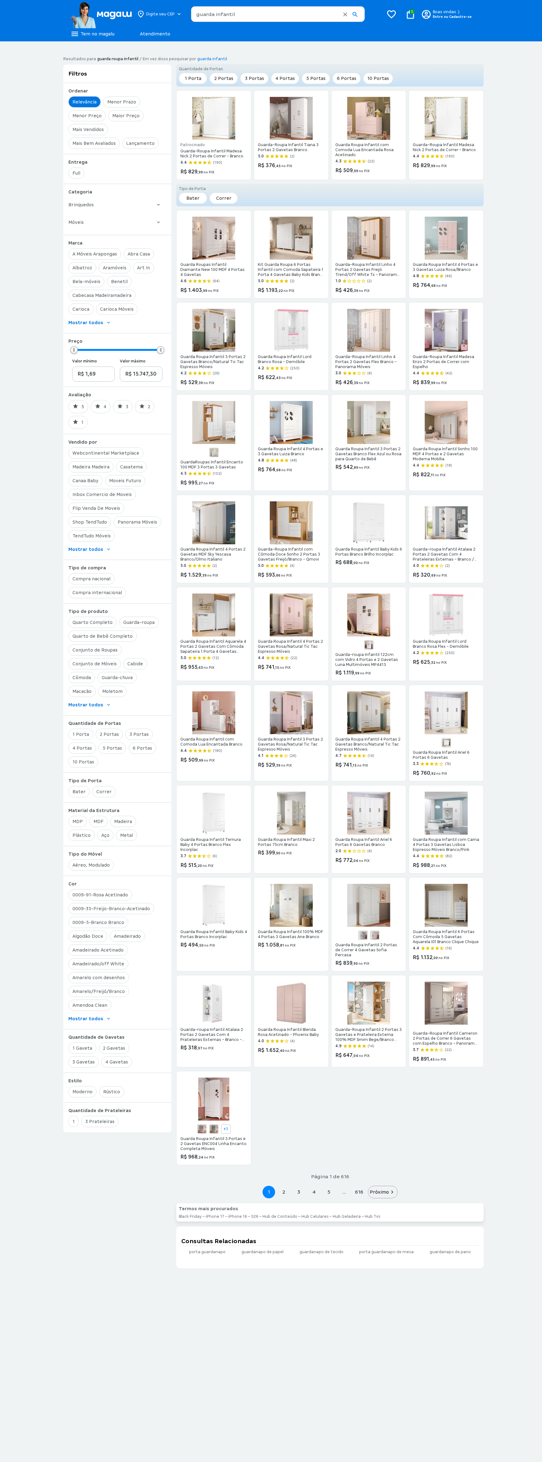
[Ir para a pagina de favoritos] (391, 14)
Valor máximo (133, 361)
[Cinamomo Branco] (446, 742)
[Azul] (363, 935)
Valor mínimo (84, 361)
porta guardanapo (207, 1252)
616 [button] (359, 1192)
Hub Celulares (315, 1216)
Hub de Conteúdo (280, 1216)
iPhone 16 (237, 1216)
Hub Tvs (372, 1216)
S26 (254, 1216)
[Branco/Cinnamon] (202, 1129)
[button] (345, 14)
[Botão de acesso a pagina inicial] (100, 14)
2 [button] (283, 1192)
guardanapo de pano (450, 1252)
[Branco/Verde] (214, 1129)
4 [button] (314, 1192)
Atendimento (155, 33)
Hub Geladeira (347, 1216)
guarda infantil (212, 59)
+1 (225, 1129)
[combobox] (278, 14)
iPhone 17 (215, 1216)
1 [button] (269, 1192)
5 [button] (328, 1192)
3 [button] (298, 1192)
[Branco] (214, 452)
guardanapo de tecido (321, 1252)
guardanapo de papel (263, 1252)
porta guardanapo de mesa (386, 1252)
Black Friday (190, 1216)
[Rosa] (375, 935)
